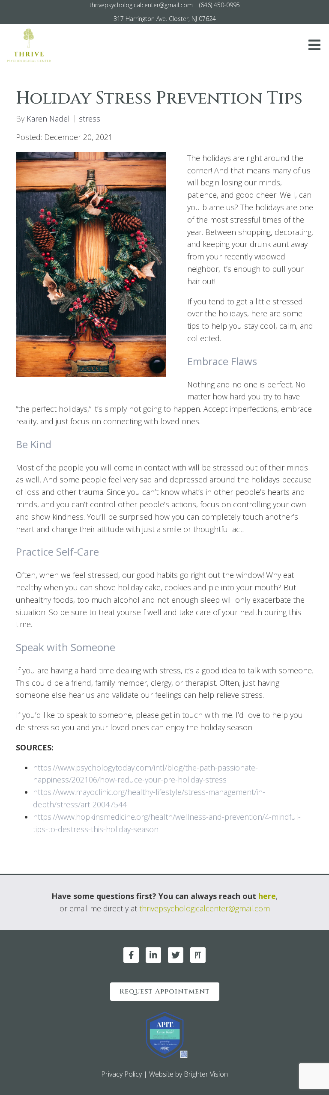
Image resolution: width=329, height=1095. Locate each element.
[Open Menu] (314, 45)
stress (89, 118)
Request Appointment (165, 991)
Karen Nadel (48, 118)
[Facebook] (131, 955)
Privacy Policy (121, 1074)
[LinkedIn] (153, 955)
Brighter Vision (206, 1074)
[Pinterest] (198, 955)
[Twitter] (175, 955)
